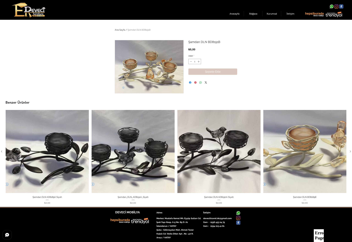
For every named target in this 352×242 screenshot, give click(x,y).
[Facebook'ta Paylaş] (190, 82)
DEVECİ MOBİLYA (127, 212)
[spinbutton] (195, 61)
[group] (176, 157)
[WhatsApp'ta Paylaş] (200, 82)
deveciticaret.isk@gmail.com (217, 218)
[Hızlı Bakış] (47, 151)
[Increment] (199, 61)
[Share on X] (205, 82)
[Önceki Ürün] (1, 151)
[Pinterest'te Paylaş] (195, 82)
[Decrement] (191, 61)
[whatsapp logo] (332, 6)
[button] (272, 13)
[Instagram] (336, 6)
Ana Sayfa (120, 30)
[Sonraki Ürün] (350, 151)
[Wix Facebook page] (341, 6)
